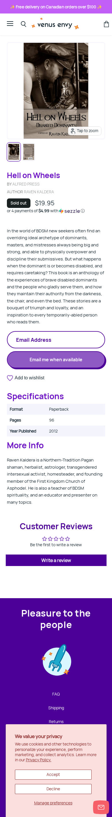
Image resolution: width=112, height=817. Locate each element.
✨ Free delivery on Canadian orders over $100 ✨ (56, 6)
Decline (53, 788)
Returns (56, 721)
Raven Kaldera (39, 191)
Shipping (56, 707)
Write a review (56, 560)
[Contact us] (101, 807)
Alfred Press (26, 184)
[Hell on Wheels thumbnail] (13, 152)
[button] (56, 211)
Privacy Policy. (38, 759)
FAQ (56, 694)
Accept (53, 774)
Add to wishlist (29, 377)
